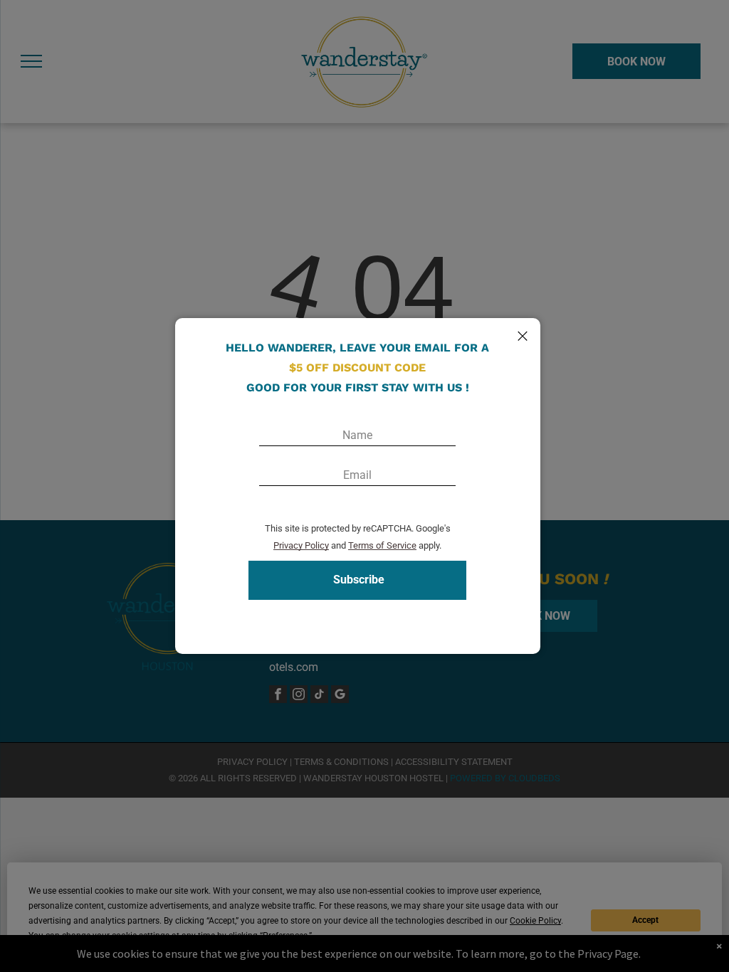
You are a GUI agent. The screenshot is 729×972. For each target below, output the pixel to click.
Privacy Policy (301, 545)
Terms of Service (382, 545)
